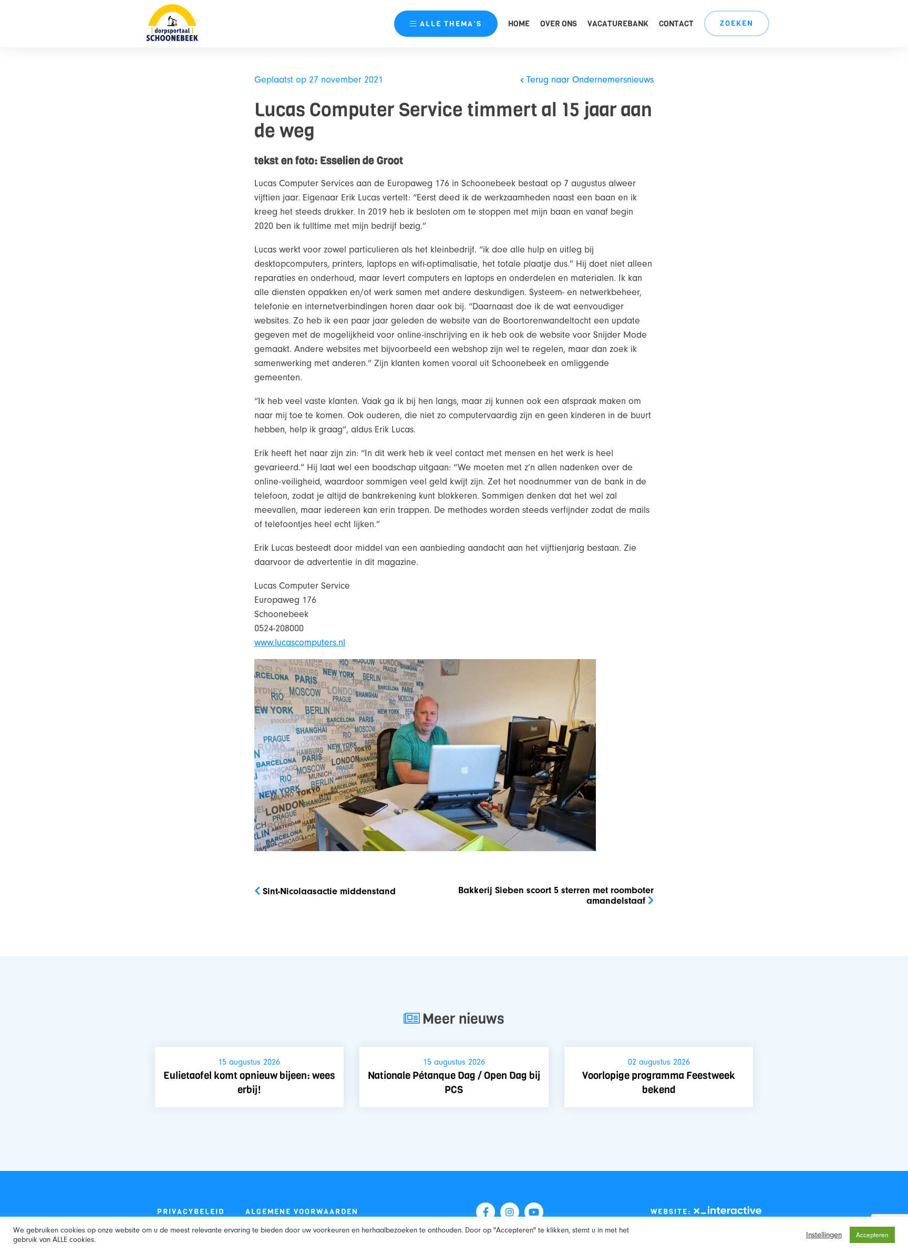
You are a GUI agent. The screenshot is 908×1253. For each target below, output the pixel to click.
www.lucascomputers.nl (299, 642)
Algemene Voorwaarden (301, 1212)
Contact (676, 23)
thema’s (451, 24)
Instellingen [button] (824, 1234)
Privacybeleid (190, 1212)
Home (519, 23)
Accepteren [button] (872, 1235)
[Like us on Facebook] (485, 1212)
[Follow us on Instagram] (509, 1212)
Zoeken (737, 23)
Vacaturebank (617, 23)
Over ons (558, 23)
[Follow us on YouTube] (533, 1212)
